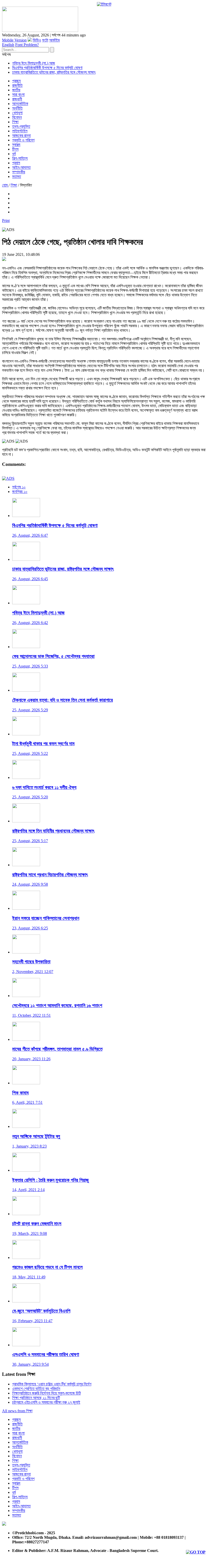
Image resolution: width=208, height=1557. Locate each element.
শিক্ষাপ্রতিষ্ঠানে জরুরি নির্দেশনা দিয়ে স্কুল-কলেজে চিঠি (46, 1393)
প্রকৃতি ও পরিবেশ (23, 140)
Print (6, 220)
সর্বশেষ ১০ (19, 487)
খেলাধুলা (17, 113)
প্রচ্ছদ (16, 81)
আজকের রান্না (21, 135)
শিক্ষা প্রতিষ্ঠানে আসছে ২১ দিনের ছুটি (36, 1398)
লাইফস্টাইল (19, 131)
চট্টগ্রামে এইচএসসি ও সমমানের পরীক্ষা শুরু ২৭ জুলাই (46, 1402)
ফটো (45, 40)
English (8, 45)
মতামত (16, 176)
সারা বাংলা (18, 94)
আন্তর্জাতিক (20, 103)
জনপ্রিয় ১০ (19, 491)
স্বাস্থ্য (16, 144)
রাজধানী (17, 99)
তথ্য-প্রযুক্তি (21, 126)
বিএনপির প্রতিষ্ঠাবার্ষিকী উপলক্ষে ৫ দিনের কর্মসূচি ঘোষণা (47, 68)
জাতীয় (16, 90)
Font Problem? (27, 45)
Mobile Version (14, 40)
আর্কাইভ (54, 40)
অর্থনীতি (17, 108)
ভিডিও (37, 40)
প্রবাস (16, 163)
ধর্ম (14, 154)
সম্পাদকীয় (18, 172)
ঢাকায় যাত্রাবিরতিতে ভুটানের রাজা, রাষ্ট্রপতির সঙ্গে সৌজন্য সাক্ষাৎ (54, 72)
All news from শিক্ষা (17, 1411)
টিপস (15, 149)
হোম (5, 185)
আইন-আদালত (21, 167)
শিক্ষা (15, 122)
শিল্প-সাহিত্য (20, 158)
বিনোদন (17, 117)
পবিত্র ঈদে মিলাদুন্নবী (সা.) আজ (33, 63)
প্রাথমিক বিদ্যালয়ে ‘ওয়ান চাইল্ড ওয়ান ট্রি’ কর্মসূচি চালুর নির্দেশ (51, 1384)
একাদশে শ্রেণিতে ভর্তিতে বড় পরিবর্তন (36, 1388)
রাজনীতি (17, 85)
